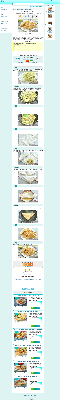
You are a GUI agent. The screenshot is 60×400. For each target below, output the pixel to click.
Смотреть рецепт (35, 307)
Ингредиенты (23, 13)
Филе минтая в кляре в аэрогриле (50, 12)
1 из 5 (25, 270)
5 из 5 (30, 270)
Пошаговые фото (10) (33, 13)
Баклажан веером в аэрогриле (50, 32)
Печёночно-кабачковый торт (50, 38)
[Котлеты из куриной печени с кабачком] (50, 22)
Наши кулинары (33, 395)
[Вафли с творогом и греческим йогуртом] (50, 15)
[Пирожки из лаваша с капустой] (28, 25)
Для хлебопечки (4, 25)
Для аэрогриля (4, 23)
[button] (33, 17)
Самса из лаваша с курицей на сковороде (28, 361)
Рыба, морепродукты (5, 12)
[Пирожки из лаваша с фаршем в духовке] (20, 382)
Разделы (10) (39, 13)
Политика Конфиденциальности (30, 398)
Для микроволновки (5, 28)
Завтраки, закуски (4, 19)
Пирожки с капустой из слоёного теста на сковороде (28, 345)
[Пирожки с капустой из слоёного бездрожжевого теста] (20, 335)
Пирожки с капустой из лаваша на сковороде (28, 295)
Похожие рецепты (18, 13)
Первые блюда (4, 16)
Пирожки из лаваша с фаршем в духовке (28, 376)
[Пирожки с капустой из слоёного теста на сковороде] (20, 351)
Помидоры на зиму (38, 6)
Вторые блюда (4, 18)
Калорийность (28, 13)
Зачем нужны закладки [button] (28, 266)
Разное (2, 32)
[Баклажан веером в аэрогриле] (50, 29)
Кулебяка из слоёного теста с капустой (28, 311)
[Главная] (4, 1)
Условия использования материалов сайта (30, 398)
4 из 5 (29, 270)
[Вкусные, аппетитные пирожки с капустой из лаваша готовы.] (28, 234)
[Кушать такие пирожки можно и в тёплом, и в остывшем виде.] (28, 251)
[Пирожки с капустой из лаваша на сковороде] (20, 301)
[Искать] (42, 4)
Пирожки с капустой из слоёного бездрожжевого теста (28, 329)
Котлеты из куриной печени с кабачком (50, 25)
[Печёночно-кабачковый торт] (50, 35)
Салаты (2, 5)
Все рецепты (32, 6)
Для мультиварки (4, 26)
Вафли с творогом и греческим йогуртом (50, 19)
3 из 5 (28, 270)
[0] (29, 17)
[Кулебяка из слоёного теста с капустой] (20, 317)
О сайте (29, 395)
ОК (30, 396)
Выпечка (2, 7)
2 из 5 (26, 270)
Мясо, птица (3, 11)
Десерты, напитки (4, 21)
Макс (32, 396)
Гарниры (3, 14)
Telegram (35, 396)
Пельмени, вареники (5, 9)
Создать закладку (29, 264)
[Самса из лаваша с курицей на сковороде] (20, 367)
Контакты (25, 395)
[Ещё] (42, 6)
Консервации (3, 30)
